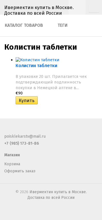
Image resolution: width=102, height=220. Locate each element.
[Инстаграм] (35, 129)
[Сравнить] (41, 100)
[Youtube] (45, 129)
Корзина (12, 164)
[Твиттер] (17, 129)
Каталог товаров (24, 25)
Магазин (12, 155)
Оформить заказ (19, 171)
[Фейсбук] (7, 129)
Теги (62, 25)
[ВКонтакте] (26, 129)
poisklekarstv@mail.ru (25, 136)
